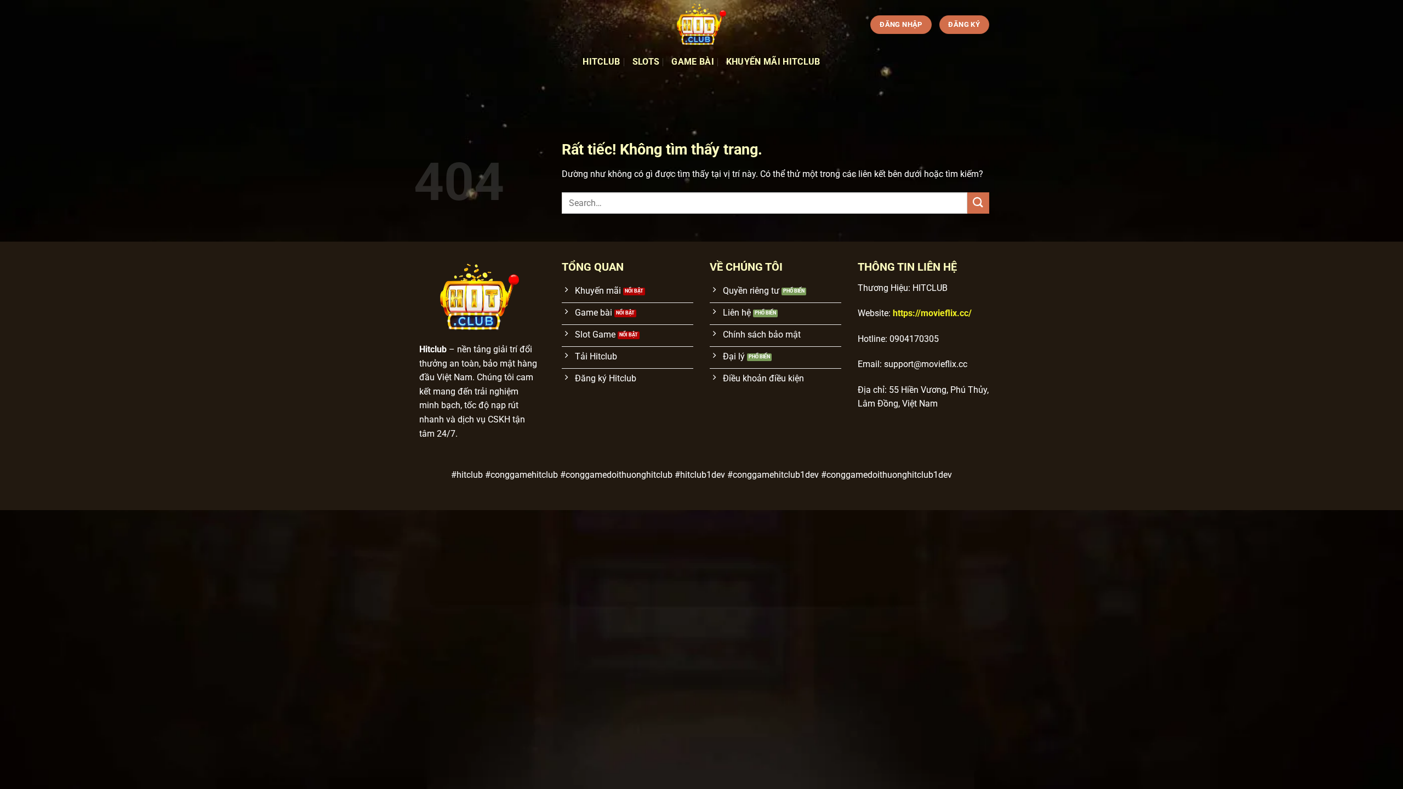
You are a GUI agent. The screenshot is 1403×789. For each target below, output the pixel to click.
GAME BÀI (692, 61)
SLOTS (646, 61)
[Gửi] (978, 203)
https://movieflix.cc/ (932, 313)
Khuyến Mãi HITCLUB (773, 61)
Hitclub (601, 61)
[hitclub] (701, 24)
